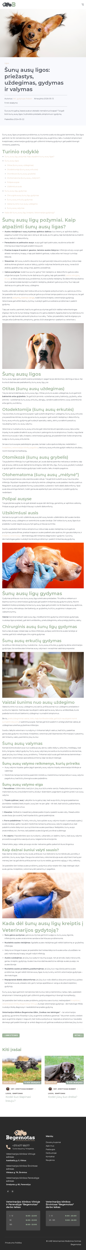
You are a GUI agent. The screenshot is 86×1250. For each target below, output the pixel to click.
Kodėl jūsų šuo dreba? (62, 1096)
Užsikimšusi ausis (14, 186)
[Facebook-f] (8, 1191)
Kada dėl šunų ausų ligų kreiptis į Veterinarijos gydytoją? (30, 213)
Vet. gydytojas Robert (22, 99)
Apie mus (50, 1146)
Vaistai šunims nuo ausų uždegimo (23, 204)
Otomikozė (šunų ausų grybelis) (21, 174)
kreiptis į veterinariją (11, 536)
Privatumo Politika (13, 1243)
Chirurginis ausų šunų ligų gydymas (23, 195)
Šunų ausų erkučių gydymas (20, 200)
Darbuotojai (51, 1153)
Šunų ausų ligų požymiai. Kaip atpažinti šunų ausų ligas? (29, 157)
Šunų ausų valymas (15, 208)
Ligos (6, 63)
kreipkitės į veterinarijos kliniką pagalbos (20, 448)
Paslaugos (50, 1149)
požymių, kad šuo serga (23, 298)
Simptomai (17, 1093)
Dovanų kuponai (53, 1142)
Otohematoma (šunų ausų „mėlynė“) (23, 178)
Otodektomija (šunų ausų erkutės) (22, 169)
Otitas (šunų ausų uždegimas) (20, 165)
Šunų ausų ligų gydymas (16, 191)
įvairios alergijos (72, 275)
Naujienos (50, 1160)
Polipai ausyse (13, 182)
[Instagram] (12, 1191)
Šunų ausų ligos (12, 161)
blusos (7, 279)
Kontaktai (50, 1157)
